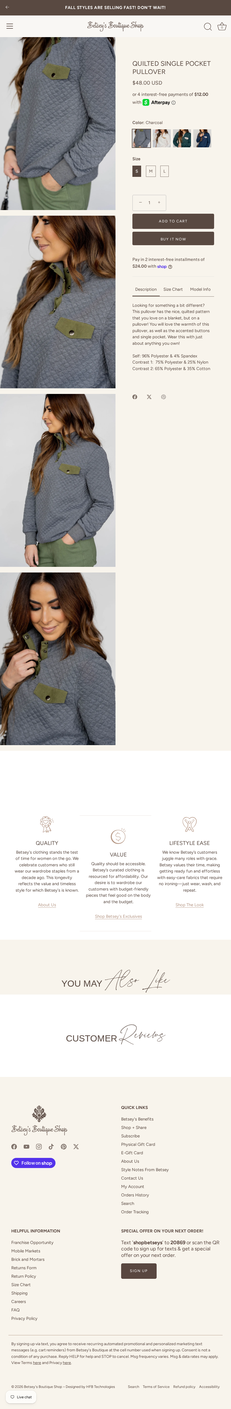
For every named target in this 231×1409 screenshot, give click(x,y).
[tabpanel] (173, 343)
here (37, 1362)
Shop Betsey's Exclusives (118, 916)
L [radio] (164, 171)
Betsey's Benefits (137, 1119)
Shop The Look (190, 904)
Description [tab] (146, 289)
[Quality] (47, 824)
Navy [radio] (202, 138)
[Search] (208, 27)
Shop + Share (133, 1127)
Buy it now (173, 239)
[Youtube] (26, 1146)
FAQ (15, 1310)
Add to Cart (173, 221)
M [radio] (151, 171)
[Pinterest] (63, 1146)
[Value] (118, 836)
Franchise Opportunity (32, 1242)
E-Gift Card (132, 1152)
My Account (132, 1186)
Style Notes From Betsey (145, 1169)
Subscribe (130, 1136)
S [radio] (137, 171)
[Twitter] (76, 1146)
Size (136, 158)
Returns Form (24, 1267)
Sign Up (139, 1271)
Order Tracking (135, 1211)
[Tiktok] (51, 1146)
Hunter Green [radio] (182, 138)
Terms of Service (156, 1387)
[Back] (7, 8)
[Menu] (10, 26)
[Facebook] (14, 1146)
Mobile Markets (25, 1251)
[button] (57, 123)
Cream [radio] (162, 138)
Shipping (19, 1293)
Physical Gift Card (138, 1144)
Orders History (135, 1195)
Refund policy (184, 1387)
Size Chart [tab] (173, 289)
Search (127, 1203)
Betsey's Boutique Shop (43, 1387)
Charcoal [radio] (141, 138)
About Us (47, 904)
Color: (147, 122)
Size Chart (21, 1284)
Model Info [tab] (200, 289)
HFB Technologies (100, 1387)
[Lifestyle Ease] (190, 824)
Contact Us (132, 1178)
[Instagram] (39, 1146)
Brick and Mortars (28, 1259)
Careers (18, 1301)
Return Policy (23, 1276)
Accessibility (209, 1387)
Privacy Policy (24, 1318)
